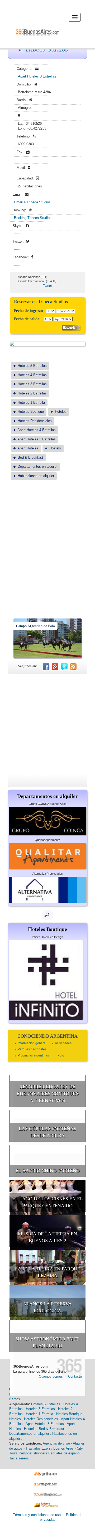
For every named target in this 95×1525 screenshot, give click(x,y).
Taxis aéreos (19, 1458)
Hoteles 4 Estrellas (32, 375)
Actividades (63, 1043)
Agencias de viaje (56, 1443)
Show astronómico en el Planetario (47, 1342)
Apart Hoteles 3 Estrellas (37, 76)
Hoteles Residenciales (35, 421)
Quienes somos (51, 1376)
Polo (61, 1055)
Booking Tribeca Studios (32, 218)
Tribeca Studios (46, 49)
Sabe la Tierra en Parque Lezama (47, 1272)
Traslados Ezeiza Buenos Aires (50, 1448)
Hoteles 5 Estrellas (32, 366)
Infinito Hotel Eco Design (47, 937)
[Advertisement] (47, 536)
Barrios (14, 1399)
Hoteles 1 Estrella (31, 403)
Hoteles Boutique (31, 412)
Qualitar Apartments (47, 839)
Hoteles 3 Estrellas (32, 384)
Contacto (75, 1376)
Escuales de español (64, 1453)
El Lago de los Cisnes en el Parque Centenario (47, 1202)
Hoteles (60, 412)
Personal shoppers (33, 1453)
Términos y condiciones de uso (37, 1515)
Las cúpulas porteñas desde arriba (47, 1132)
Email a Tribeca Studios (32, 202)
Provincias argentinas (33, 1055)
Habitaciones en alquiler (36, 476)
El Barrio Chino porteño (48, 1170)
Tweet (47, 286)
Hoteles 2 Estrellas (32, 393)
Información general (32, 1043)
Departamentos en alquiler (38, 467)
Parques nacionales (32, 1049)
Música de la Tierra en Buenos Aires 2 (47, 1237)
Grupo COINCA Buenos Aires (47, 803)
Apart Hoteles (27, 448)
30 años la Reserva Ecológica (47, 1307)
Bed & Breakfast (30, 457)
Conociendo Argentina (47, 1036)
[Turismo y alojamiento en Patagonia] (47, 1484)
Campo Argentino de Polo (35, 626)
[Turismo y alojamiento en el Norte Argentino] (47, 1504)
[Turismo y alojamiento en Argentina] (47, 1474)
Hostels (55, 448)
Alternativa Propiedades (47, 873)
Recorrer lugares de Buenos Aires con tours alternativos (48, 1093)
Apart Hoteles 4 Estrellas (36, 430)
